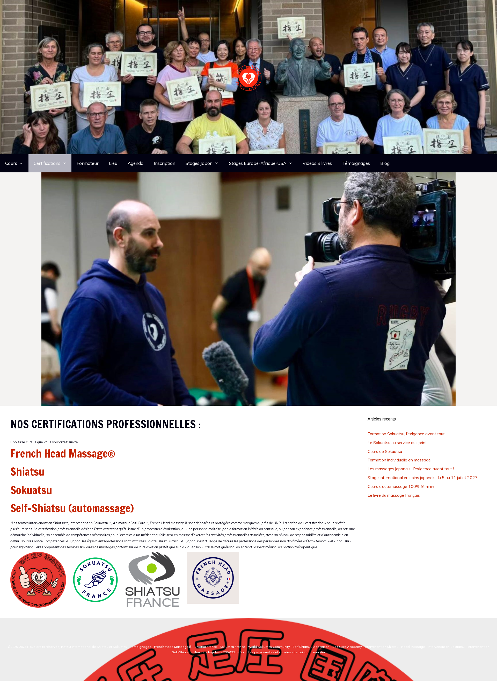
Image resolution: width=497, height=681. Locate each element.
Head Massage (413, 647)
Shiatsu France (205, 647)
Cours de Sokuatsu (385, 451)
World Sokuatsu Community (269, 647)
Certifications (47, 163)
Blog (385, 163)
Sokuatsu (31, 490)
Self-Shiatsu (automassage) (72, 508)
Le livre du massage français (394, 495)
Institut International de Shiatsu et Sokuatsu (94, 647)
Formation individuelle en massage (399, 459)
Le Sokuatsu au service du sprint (397, 442)
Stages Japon (199, 163)
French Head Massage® (62, 453)
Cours (11, 163)
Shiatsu (27, 471)
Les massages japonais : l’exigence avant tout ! (411, 468)
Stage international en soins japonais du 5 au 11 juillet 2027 (423, 477)
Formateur (88, 163)
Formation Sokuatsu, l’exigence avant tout (406, 433)
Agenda (135, 163)
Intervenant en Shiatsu (381, 647)
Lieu (113, 163)
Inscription (164, 163)
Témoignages (356, 163)
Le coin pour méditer (309, 652)
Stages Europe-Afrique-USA (257, 163)
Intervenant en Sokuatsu (446, 647)
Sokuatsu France (232, 647)
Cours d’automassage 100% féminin (401, 486)
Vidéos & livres (317, 163)
